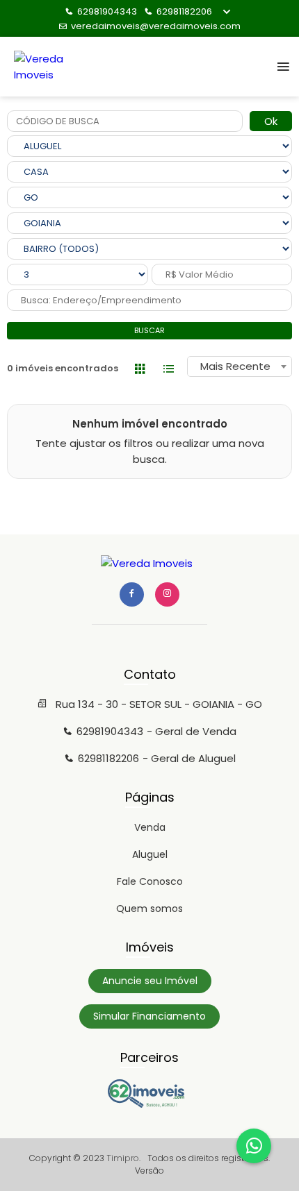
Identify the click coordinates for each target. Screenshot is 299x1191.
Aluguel (150, 854)
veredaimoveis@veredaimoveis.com (156, 26)
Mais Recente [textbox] (235, 366)
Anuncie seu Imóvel (149, 981)
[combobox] (239, 366)
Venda (149, 827)
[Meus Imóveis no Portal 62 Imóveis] (149, 1104)
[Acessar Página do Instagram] (167, 594)
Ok (270, 121)
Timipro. (123, 1158)
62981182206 (184, 11)
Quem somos (149, 908)
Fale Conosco (150, 881)
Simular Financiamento (149, 1016)
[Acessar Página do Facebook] (132, 594)
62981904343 (107, 11)
